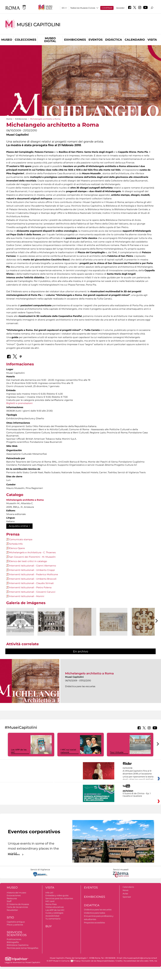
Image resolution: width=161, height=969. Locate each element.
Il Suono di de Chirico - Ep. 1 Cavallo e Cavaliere (137, 794)
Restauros (12, 898)
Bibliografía (13, 942)
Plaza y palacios (15, 924)
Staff (9, 901)
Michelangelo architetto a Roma (25, 499)
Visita (152, 39)
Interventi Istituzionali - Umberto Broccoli (32, 578)
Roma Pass (51, 904)
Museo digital (50, 40)
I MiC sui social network (68, 751)
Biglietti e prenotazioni (19, 403)
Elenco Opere (17, 548)
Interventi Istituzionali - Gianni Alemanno (32, 565)
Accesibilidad (52, 916)
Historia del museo (16, 892)
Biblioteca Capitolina (17, 945)
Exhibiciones (75, 39)
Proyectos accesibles (94, 922)
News (125, 890)
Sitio (10, 917)
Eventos (96, 39)
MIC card (49, 901)
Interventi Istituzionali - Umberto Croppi (32, 570)
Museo (6, 39)
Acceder (120, 8)
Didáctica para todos (94, 913)
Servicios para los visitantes (59, 898)
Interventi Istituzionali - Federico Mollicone (33, 574)
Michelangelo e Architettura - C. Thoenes (32, 552)
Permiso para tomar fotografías (22, 948)
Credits (119, 961)
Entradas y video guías (56, 895)
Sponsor (127, 897)
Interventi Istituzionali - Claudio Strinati (31, 583)
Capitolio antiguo (16, 922)
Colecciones (25, 39)
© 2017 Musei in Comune (58, 961)
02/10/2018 (138, 774)
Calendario (135, 39)
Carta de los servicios (17, 907)
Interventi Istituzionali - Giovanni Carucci (32, 591)
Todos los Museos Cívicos (82, 8)
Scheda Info (16, 543)
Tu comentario (52, 918)
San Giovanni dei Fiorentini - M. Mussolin (32, 556)
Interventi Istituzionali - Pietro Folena (30, 587)
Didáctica (113, 39)
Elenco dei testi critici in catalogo (28, 561)
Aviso (125, 893)
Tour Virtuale (116, 752)
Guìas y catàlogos (54, 913)
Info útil (49, 892)
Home (9, 119)
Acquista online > (19, 526)
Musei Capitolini (38, 24)
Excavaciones (14, 895)
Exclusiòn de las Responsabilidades (98, 961)
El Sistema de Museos (18, 904)
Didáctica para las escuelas (97, 909)
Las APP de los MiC (54, 910)
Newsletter (12, 910)
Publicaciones (14, 939)
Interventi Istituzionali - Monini (26, 596)
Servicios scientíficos (17, 934)
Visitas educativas (54, 907)
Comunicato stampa (20, 539)
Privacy (77, 961)
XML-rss (153, 961)
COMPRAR (107, 8)
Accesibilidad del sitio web (136, 961)
